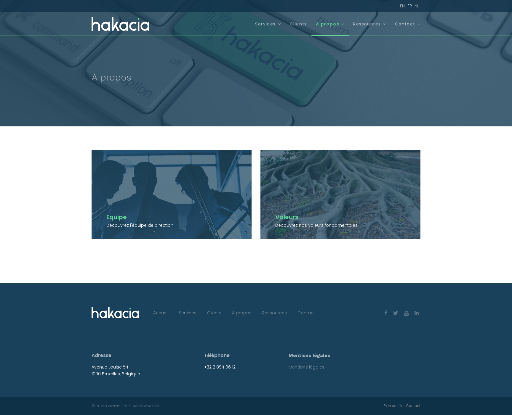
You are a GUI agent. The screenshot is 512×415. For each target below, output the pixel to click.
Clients (298, 24)
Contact (405, 24)
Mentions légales (306, 367)
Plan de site (393, 405)
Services (265, 24)
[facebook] (385, 313)
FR (409, 6)
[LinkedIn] (417, 313)
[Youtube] (406, 313)
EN (402, 6)
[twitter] (395, 313)
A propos (327, 24)
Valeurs (286, 217)
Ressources (367, 24)
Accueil (160, 313)
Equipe (116, 217)
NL (417, 6)
